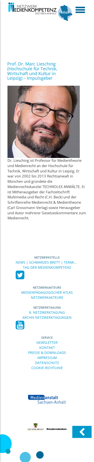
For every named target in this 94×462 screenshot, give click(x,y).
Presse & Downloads (47, 352)
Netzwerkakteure (47, 288)
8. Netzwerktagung (47, 312)
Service (47, 338)
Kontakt (47, 347)
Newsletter (47, 342)
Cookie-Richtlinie (47, 367)
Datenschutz (47, 362)
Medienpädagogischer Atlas (47, 292)
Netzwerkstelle (47, 257)
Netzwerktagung (47, 308)
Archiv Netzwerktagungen (47, 317)
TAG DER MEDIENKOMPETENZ (47, 267)
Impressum (47, 357)
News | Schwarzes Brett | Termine (47, 262)
